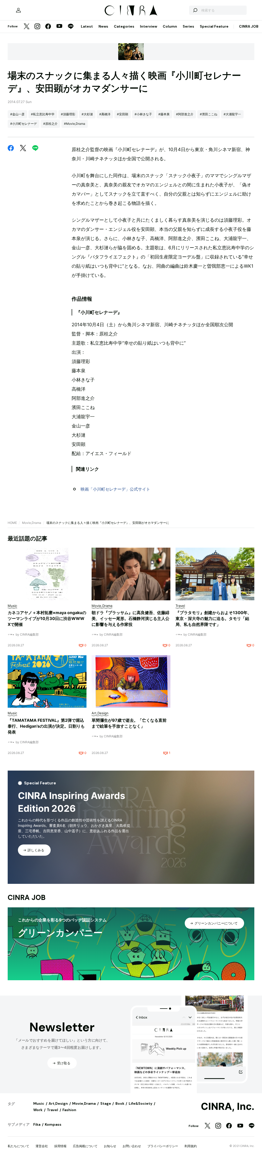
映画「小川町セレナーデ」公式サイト (115, 489)
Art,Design (58, 1103)
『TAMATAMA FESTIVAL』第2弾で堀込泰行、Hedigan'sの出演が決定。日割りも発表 (46, 726)
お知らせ (110, 1146)
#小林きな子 (143, 114)
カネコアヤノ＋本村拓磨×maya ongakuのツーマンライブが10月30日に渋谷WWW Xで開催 (47, 618)
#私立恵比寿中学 (42, 114)
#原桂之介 (50, 124)
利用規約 (190, 1146)
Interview (148, 26)
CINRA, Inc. (227, 1106)
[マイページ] (18, 10)
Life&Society (140, 1103)
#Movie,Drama (74, 124)
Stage (105, 1103)
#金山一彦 (17, 114)
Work (37, 1110)
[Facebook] (48, 27)
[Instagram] (37, 27)
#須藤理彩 (68, 114)
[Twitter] (26, 27)
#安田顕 (122, 114)
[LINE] (70, 27)
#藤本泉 (164, 114)
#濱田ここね (208, 114)
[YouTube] (59, 26)
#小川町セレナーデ (23, 124)
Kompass (53, 1124)
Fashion (69, 1110)
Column (170, 26)
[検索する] (195, 10)
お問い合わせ (132, 1146)
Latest (87, 26)
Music (38, 1103)
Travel (52, 1110)
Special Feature (214, 26)
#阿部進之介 (184, 114)
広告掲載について (85, 1146)
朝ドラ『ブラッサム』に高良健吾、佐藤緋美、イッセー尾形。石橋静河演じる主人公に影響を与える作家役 (130, 618)
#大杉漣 (87, 114)
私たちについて (18, 1146)
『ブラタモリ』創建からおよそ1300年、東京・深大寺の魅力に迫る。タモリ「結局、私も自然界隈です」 (214, 618)
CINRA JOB (248, 26)
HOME (12, 523)
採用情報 (60, 1146)
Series (188, 26)
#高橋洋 (105, 114)
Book (119, 1103)
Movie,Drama (31, 523)
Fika (36, 1124)
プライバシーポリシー (162, 1146)
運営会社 (42, 1146)
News (103, 26)
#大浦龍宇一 (232, 114)
